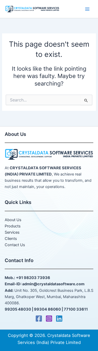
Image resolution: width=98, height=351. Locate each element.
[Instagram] (49, 318)
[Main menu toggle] (87, 9)
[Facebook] (38, 318)
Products (13, 226)
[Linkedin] (59, 318)
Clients (11, 238)
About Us (13, 219)
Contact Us (15, 245)
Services (12, 232)
